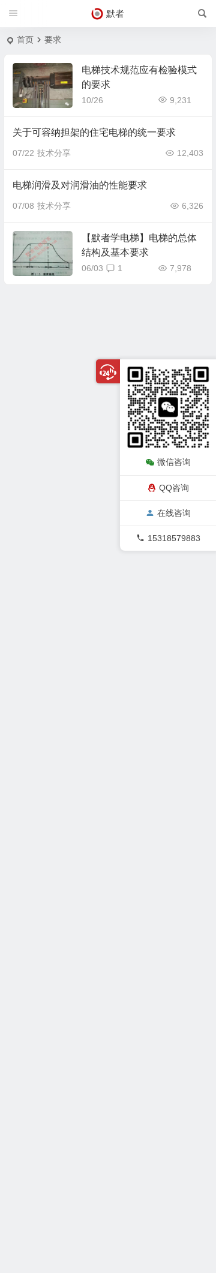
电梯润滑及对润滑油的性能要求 (80, 185)
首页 (25, 39)
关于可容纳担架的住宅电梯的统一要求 (94, 132)
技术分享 (54, 153)
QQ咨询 (174, 488)
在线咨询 (174, 513)
